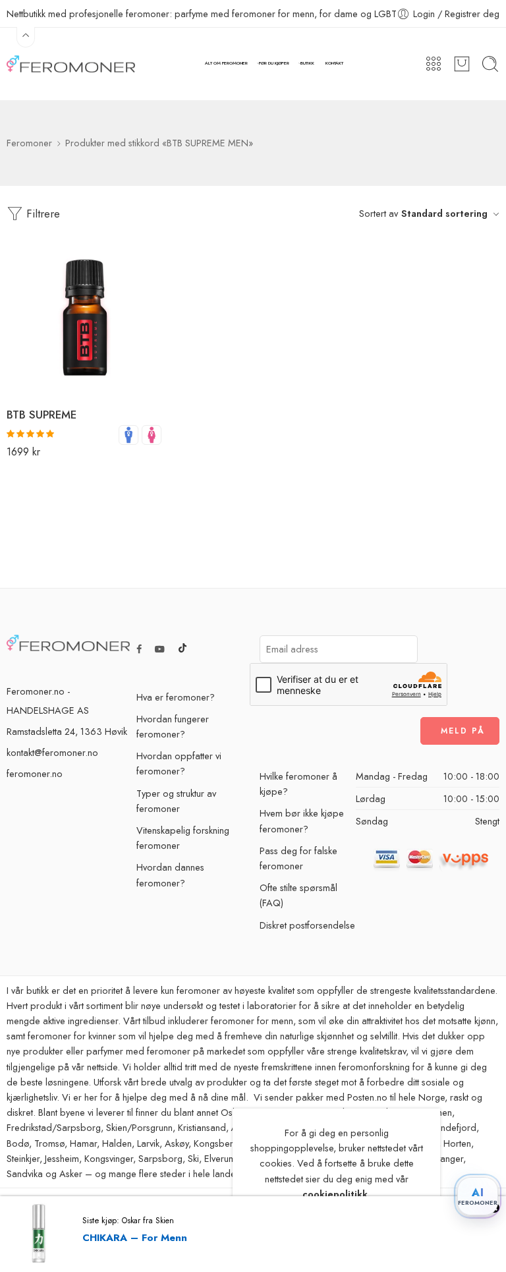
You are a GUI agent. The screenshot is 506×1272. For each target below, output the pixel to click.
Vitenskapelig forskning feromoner (182, 837)
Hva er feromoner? (175, 697)
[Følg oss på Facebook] (139, 648)
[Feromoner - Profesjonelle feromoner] (71, 64)
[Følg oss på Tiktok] (182, 648)
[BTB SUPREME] (84, 318)
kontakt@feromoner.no (52, 752)
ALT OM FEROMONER (226, 63)
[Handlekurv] (462, 64)
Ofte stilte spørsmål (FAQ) (298, 895)
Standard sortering (444, 213)
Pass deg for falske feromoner (298, 858)
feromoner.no (35, 773)
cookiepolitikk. (336, 1194)
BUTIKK (307, 63)
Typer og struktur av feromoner (176, 800)
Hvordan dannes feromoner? (170, 874)
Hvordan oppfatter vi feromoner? (178, 763)
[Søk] (490, 64)
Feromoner (29, 143)
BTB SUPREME (41, 414)
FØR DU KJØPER (274, 63)
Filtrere (41, 213)
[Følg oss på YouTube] (160, 648)
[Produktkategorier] (433, 64)
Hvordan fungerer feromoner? (172, 726)
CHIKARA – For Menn (134, 1237)
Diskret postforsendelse (307, 925)
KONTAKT (334, 63)
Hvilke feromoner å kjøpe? (298, 783)
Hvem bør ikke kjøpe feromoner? (302, 820)
